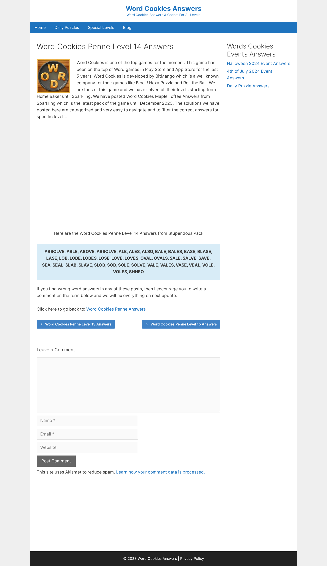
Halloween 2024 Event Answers (258, 63)
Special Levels (101, 27)
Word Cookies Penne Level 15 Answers (184, 324)
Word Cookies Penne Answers (116, 309)
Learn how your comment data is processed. (160, 472)
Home (40, 27)
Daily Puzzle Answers (248, 85)
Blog (127, 27)
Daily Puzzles (66, 27)
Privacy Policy (192, 558)
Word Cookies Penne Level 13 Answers (78, 324)
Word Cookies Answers (164, 8)
